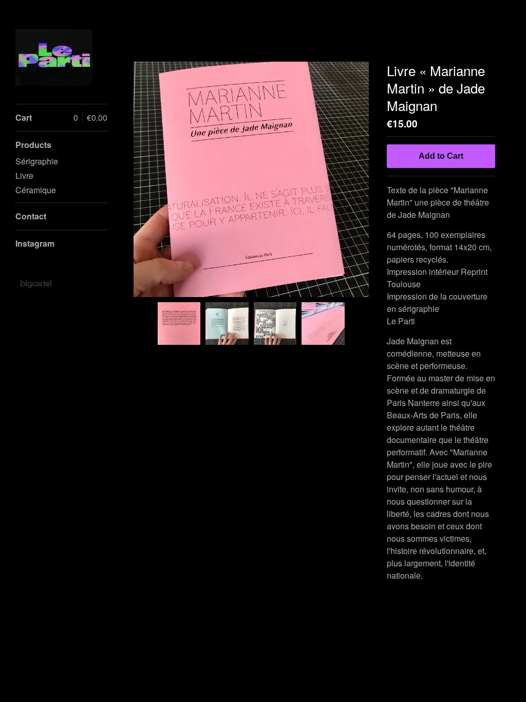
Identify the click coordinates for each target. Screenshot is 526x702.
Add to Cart (441, 156)
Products (33, 145)
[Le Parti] (53, 57)
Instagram (34, 243)
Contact (30, 216)
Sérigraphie (36, 161)
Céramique (35, 190)
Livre (24, 175)
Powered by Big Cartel (35, 284)
